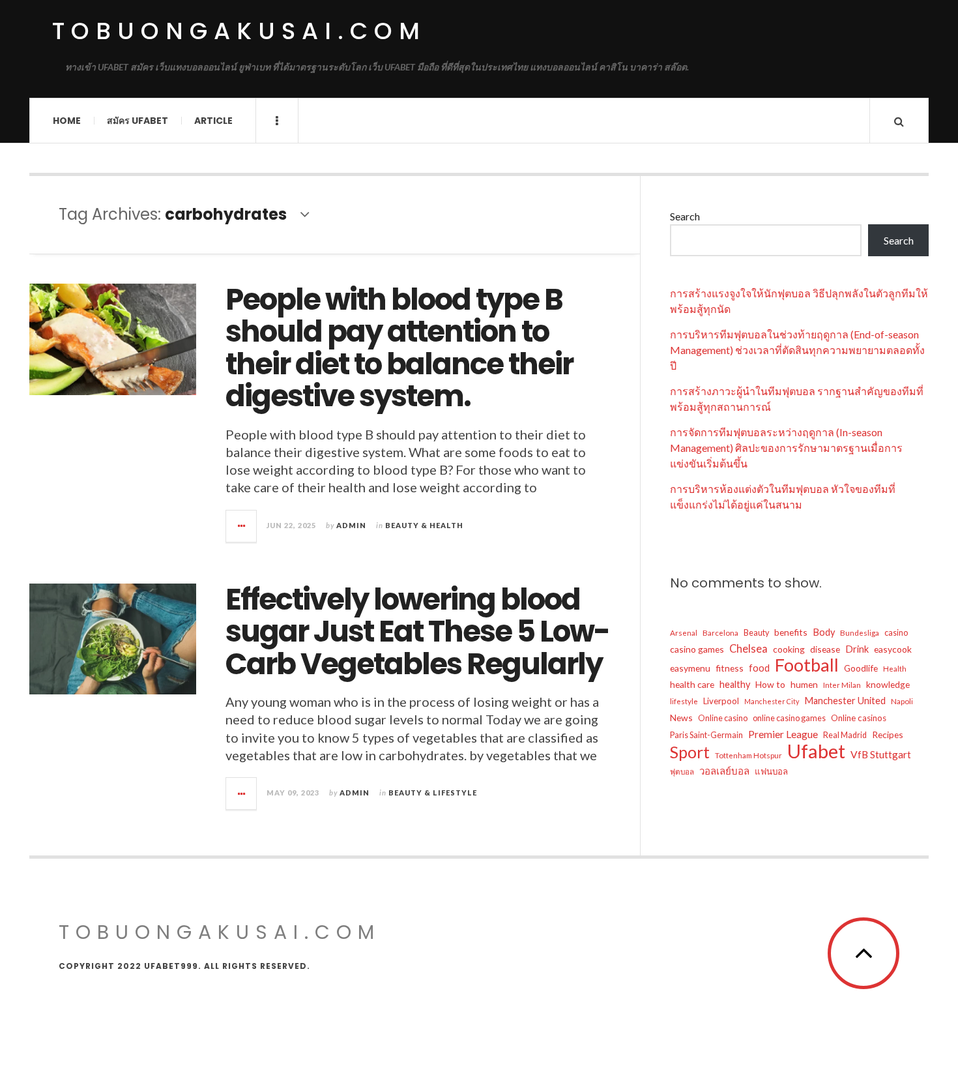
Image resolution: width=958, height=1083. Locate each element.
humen (804, 684)
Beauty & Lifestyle (432, 792)
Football (807, 665)
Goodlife (861, 668)
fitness (730, 668)
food (759, 668)
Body (824, 632)
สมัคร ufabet (137, 120)
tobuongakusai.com (239, 31)
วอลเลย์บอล (724, 771)
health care (692, 684)
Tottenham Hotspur (748, 755)
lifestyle (684, 700)
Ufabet (816, 751)
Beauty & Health (424, 525)
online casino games (789, 718)
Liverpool (721, 701)
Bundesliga (859, 632)
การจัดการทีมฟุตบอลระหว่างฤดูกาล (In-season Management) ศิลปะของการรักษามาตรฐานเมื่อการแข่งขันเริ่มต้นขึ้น (786, 447)
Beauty (756, 633)
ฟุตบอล (682, 771)
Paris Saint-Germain (706, 735)
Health (895, 668)
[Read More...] (241, 526)
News (681, 717)
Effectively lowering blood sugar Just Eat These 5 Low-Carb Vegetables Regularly (417, 632)
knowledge (888, 684)
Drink (857, 649)
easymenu (690, 668)
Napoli (902, 700)
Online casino (723, 718)
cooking (789, 649)
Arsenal (683, 632)
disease (825, 649)
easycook (893, 649)
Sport (690, 752)
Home (67, 120)
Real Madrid (845, 735)
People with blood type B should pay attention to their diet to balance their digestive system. (399, 348)
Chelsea (748, 648)
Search (685, 216)
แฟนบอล (771, 771)
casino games (697, 649)
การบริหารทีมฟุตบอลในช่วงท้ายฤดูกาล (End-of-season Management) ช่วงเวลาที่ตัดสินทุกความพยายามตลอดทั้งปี (797, 350)
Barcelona (720, 632)
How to (770, 684)
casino (896, 633)
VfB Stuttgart (880, 754)
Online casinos (858, 718)
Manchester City (771, 701)
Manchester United (845, 700)
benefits (790, 632)
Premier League (783, 734)
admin (351, 525)
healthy (734, 684)
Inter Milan (842, 684)
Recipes (887, 734)
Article (213, 120)
